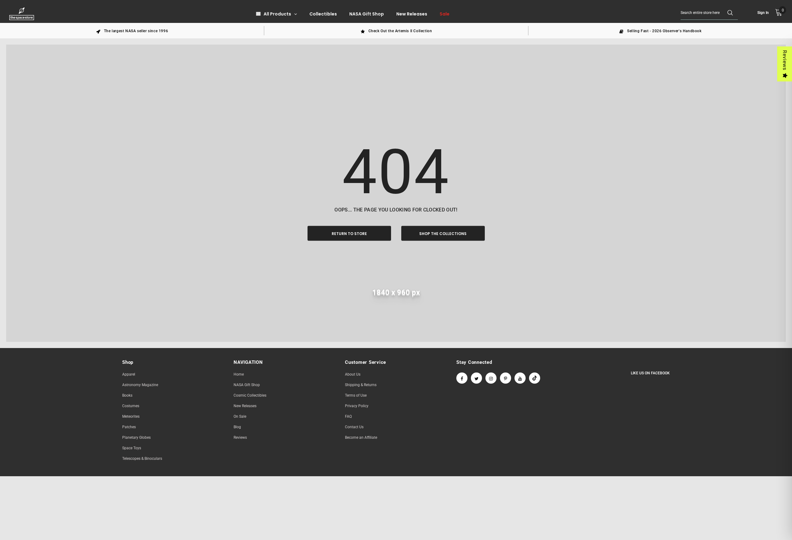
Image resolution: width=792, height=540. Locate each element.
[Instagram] (491, 378)
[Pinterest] (505, 378)
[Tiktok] (534, 378)
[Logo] (22, 13)
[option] (132, 30)
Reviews (785, 60)
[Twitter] (476, 378)
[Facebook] (461, 378)
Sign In (763, 13)
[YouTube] (520, 378)
